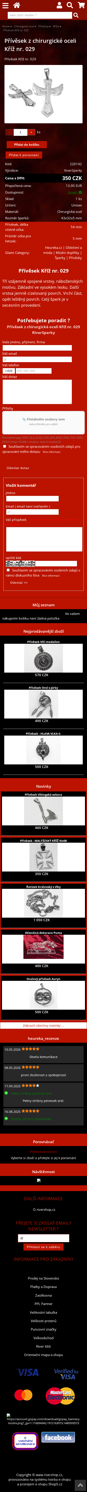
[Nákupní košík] (81, 6)
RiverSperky (73, 170)
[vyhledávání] (69, 6)
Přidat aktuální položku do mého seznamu (33, 614)
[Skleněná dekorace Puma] (43, 949)
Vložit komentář (21, 485)
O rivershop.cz (44, 1209)
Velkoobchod (43, 1338)
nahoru (80, 1485)
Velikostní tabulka (43, 1312)
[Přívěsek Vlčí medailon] (43, 658)
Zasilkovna (43, 1295)
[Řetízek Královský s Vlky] (43, 903)
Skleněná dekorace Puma (43, 933)
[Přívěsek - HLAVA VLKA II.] (43, 750)
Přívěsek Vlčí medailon (43, 642)
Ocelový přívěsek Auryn (43, 979)
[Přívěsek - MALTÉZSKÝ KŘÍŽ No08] (43, 857)
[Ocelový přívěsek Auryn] (44, 995)
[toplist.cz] (43, 1180)
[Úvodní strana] (17, 6)
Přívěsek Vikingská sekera (43, 795)
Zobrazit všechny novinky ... (43, 1025)
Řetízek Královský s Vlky (43, 887)
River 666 (43, 1346)
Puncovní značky (43, 1329)
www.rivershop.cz (49, 1475)
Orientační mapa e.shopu (43, 1355)
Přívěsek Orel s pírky (43, 688)
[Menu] (5, 6)
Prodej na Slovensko (43, 1278)
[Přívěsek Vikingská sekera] (43, 811)
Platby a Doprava (43, 1286)
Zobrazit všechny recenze (21, 1129)
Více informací (51, 452)
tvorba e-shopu (59, 1479)
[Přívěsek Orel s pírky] (43, 704)
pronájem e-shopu (34, 1484)
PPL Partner (44, 1304)
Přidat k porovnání (43, 1152)
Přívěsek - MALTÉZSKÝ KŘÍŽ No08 (43, 841)
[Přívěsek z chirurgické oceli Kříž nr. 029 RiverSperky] (43, 94)
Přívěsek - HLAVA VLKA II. (43, 734)
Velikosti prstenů (43, 1321)
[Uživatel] (59, 6)
